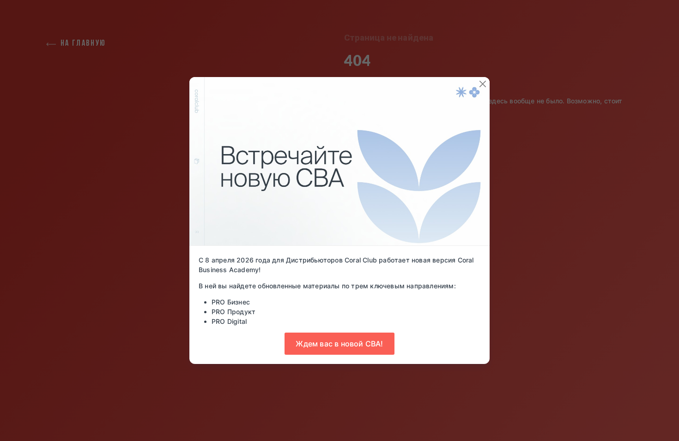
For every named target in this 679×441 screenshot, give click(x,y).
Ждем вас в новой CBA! (339, 343)
